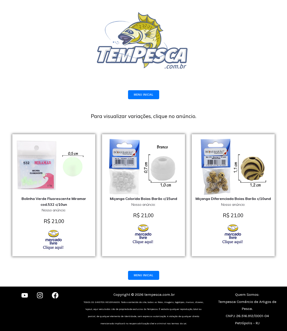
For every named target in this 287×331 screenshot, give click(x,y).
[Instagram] (40, 295)
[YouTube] (24, 295)
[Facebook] (55, 295)
